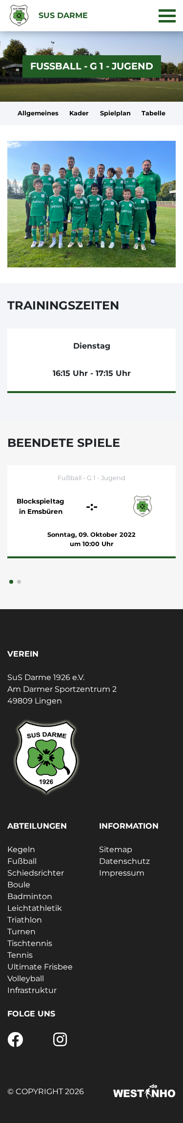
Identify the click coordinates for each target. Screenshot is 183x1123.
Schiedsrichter (35, 873)
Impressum (121, 873)
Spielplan (115, 113)
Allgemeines (38, 113)
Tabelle (153, 113)
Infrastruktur (32, 990)
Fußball (22, 861)
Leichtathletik (34, 908)
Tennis (20, 955)
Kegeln (21, 849)
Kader (79, 113)
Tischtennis (29, 943)
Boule (18, 884)
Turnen (21, 931)
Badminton (29, 896)
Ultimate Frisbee (40, 966)
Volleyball (25, 978)
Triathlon (24, 920)
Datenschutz (124, 861)
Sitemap (115, 849)
